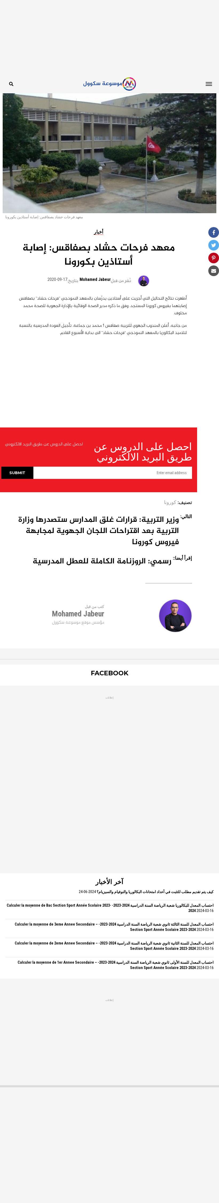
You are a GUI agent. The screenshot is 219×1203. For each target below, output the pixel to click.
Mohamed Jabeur (95, 279)
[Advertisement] (109, 37)
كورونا (170, 502)
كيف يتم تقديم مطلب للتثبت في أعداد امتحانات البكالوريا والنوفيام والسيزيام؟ (155, 892)
